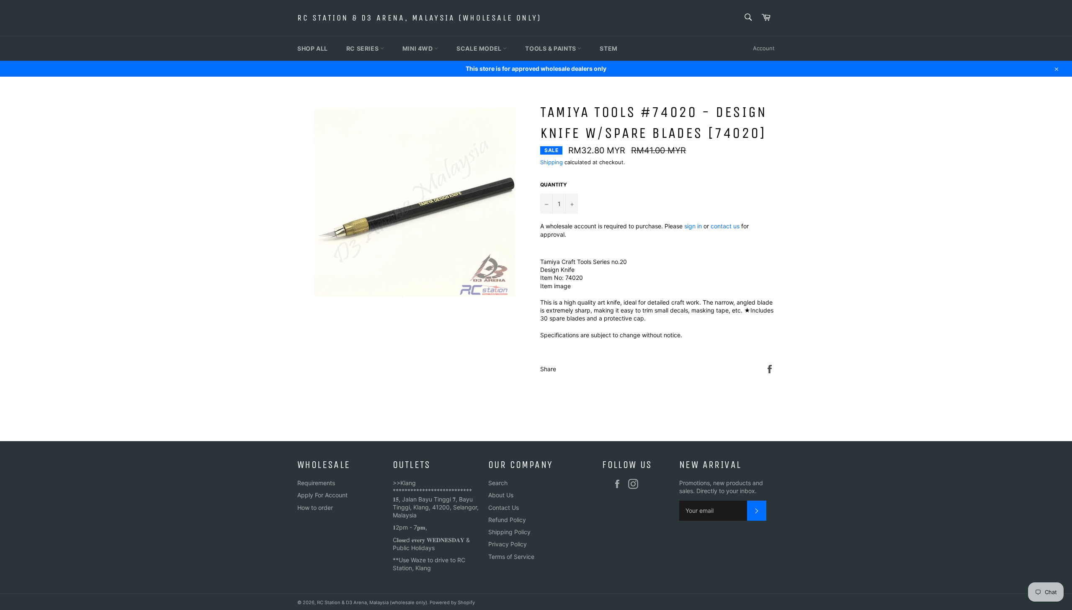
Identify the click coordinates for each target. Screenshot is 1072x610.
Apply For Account (322, 495)
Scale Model (479, 48)
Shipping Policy (509, 531)
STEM (608, 48)
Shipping (551, 162)
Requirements (316, 482)
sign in (693, 226)
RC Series (363, 48)
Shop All (312, 48)
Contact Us (503, 507)
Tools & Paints (551, 48)
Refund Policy (507, 519)
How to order (315, 507)
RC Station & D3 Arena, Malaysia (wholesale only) (419, 18)
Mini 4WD (418, 48)
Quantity (553, 184)
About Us (500, 495)
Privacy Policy (507, 544)
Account (764, 48)
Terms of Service (511, 556)
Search (498, 482)
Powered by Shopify (452, 602)
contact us (725, 226)
